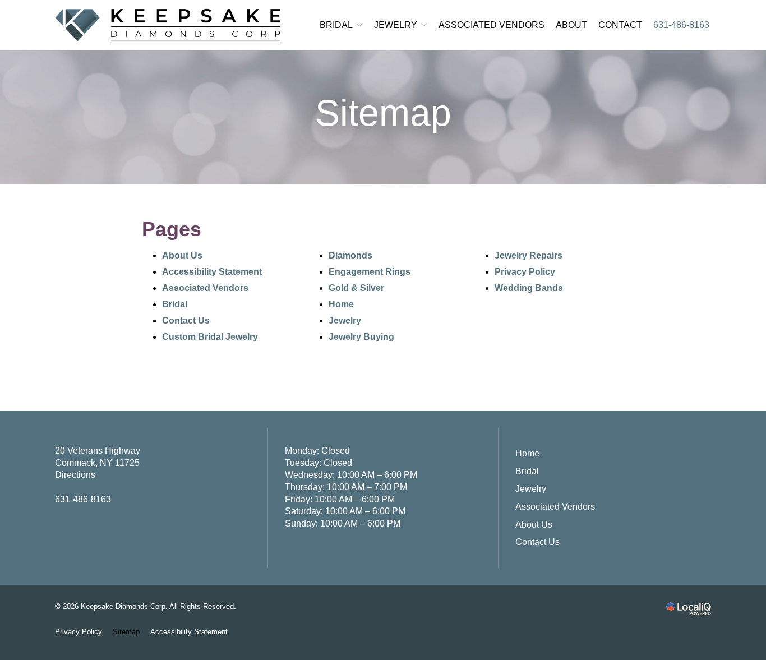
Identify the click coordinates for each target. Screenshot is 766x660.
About (571, 25)
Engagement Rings (369, 271)
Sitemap (383, 113)
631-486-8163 (681, 25)
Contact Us (186, 320)
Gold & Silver (356, 288)
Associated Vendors (491, 25)
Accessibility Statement (212, 271)
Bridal (336, 25)
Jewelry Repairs (528, 255)
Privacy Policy (525, 271)
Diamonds (350, 255)
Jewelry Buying (361, 336)
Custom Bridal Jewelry (210, 336)
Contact (620, 25)
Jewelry (395, 25)
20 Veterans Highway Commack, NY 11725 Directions (97, 462)
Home (341, 304)
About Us (182, 255)
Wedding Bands (529, 288)
